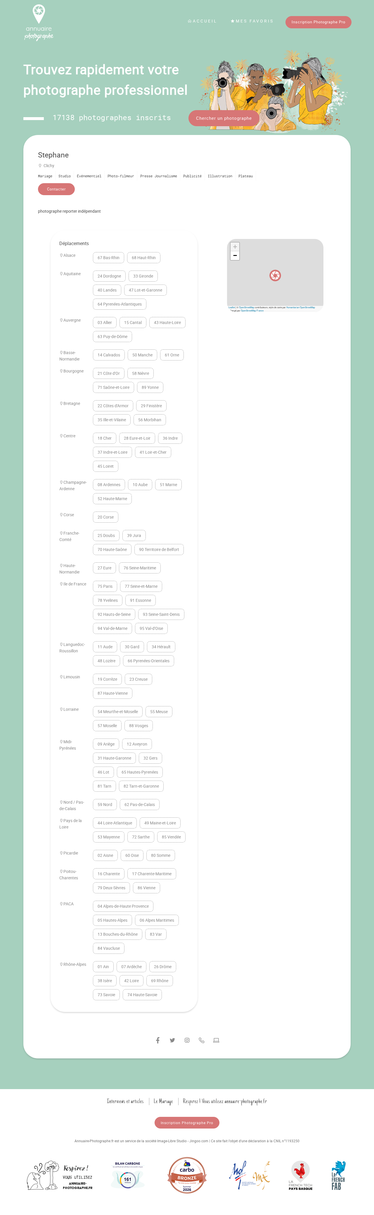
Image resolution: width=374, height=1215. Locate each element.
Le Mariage (163, 1101)
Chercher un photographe (224, 118)
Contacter (56, 189)
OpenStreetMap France (252, 310)
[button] (275, 275)
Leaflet (231, 307)
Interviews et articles (125, 1101)
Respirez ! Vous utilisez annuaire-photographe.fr (225, 1101)
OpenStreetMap (246, 307)
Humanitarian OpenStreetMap (300, 307)
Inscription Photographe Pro (318, 22)
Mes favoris (255, 21)
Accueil (205, 21)
